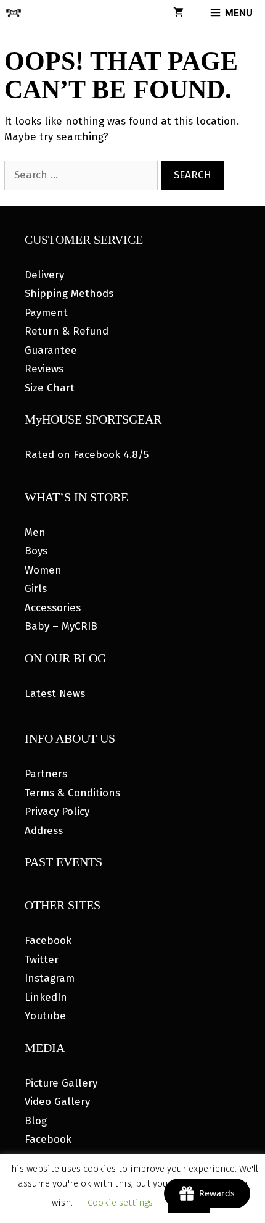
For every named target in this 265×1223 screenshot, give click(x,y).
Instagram (50, 978)
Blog (36, 1120)
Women (43, 570)
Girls (36, 588)
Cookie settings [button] (120, 1202)
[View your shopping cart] (178, 13)
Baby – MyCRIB (61, 626)
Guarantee (51, 350)
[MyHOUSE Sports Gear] (13, 13)
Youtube (45, 1015)
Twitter (42, 959)
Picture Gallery (61, 1083)
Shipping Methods (69, 293)
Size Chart (50, 388)
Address (44, 830)
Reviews (44, 368)
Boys (36, 551)
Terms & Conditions (72, 793)
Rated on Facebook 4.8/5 (87, 454)
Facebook (48, 940)
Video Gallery (57, 1101)
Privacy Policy (57, 811)
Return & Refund (66, 331)
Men (35, 532)
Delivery (44, 275)
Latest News (55, 693)
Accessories (53, 607)
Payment (46, 312)
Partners (46, 773)
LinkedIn (46, 997)
